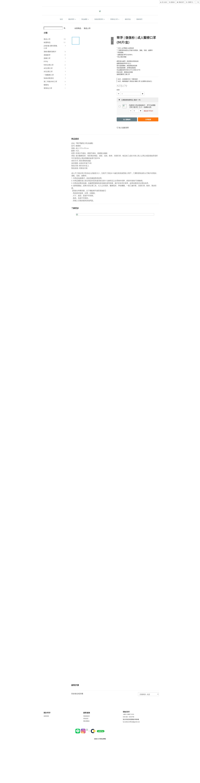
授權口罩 (47, 58)
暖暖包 (46, 85)
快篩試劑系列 (99, 19)
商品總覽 (84, 19)
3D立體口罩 (48, 71)
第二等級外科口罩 (50, 81)
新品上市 (47, 39)
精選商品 (47, 42)
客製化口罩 (114, 19)
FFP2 (46, 61)
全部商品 (77, 28)
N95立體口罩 (49, 65)
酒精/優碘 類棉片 (50, 51)
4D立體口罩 (48, 68)
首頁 (61, 19)
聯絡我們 (139, 19)
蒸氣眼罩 (47, 55)
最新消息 (128, 19)
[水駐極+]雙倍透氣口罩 (50, 46)
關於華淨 (71, 19)
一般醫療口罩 (49, 75)
